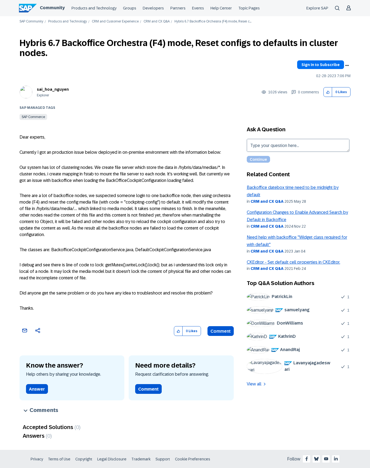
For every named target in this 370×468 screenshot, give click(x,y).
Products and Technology (94, 8)
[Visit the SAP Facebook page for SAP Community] (306, 459)
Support (162, 459)
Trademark (141, 459)
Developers (153, 8)
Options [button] (347, 65)
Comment (220, 331)
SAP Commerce (33, 117)
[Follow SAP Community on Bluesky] (316, 459)
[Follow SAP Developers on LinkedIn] (336, 459)
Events (198, 8)
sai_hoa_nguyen (53, 89)
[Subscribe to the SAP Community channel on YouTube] (326, 459)
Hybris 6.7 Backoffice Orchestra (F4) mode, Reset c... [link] (212, 21)
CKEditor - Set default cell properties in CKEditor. (293, 262)
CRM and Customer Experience (115, 21)
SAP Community (31, 21)
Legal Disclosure (111, 459)
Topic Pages (249, 8)
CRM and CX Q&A (157, 21)
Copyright (83, 459)
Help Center (221, 8)
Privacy (37, 459)
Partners (178, 8)
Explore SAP (317, 8)
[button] (328, 92)
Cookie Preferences (192, 459)
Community (52, 7)
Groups (129, 8)
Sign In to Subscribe (320, 65)
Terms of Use (59, 459)
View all (254, 384)
